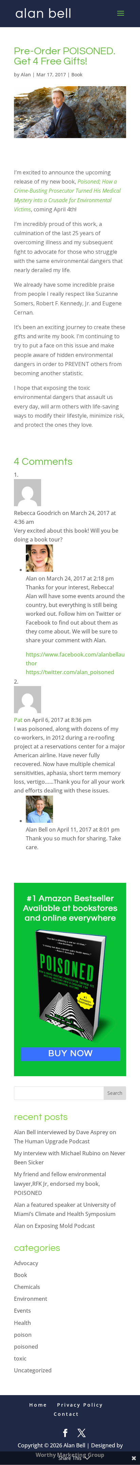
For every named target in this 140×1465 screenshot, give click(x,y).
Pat (18, 720)
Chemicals (27, 1287)
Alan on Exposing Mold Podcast (54, 1226)
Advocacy (26, 1263)
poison (23, 1334)
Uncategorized (33, 1370)
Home (38, 1405)
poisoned (26, 1346)
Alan (26, 74)
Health (22, 1323)
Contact (66, 1414)
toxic (20, 1358)
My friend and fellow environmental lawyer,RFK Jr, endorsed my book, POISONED (60, 1183)
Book (77, 74)
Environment (30, 1298)
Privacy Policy (80, 1405)
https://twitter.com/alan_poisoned (70, 672)
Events (22, 1310)
